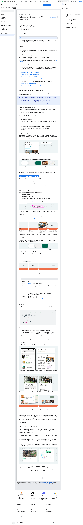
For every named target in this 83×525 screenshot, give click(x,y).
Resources (14, 7)
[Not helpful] (57, 13)
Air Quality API (13, 5)
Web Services (33, 511)
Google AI (55, 516)
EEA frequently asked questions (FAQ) (28, 76)
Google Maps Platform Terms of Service (29, 83)
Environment (4, 5)
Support (47, 509)
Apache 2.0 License (30, 483)
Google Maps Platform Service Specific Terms (30, 85)
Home (20, 12)
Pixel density (30, 201)
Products (21, 1)
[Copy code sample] (55, 311)
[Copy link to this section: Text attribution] (28, 238)
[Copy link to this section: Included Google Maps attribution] (37, 115)
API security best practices (21, 509)
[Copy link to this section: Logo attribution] (28, 157)
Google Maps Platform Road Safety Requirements (31, 79)
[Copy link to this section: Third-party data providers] (34, 413)
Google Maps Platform (30, 12)
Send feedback (53, 17)
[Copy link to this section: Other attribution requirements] (39, 426)
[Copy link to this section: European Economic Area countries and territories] (46, 65)
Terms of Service (49, 511)
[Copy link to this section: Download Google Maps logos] (32, 170)
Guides (2, 7)
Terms (18, 522)
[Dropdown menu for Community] (49, 1)
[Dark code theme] (53, 311)
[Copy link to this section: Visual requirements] (30, 328)
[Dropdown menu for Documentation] (37, 1)
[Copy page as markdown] (33, 19)
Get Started (47, 4)
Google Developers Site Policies (45, 483)
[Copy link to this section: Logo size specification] (30, 190)
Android (32, 506)
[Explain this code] (52, 311)
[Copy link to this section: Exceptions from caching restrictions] (39, 55)
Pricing (26, 1)
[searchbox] (7, 11)
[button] (38, 38)
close (81, 4)
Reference (8, 7)
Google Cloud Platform (48, 516)
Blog (40, 1)
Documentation (33, 1)
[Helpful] (55, 13)
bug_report (77, 4)
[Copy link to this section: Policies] (24, 46)
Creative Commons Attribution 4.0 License (47, 482)
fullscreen (79, 4)
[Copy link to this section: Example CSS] (25, 304)
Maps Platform (12, 1)
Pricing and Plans (49, 506)
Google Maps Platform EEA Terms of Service (30, 72)
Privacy (21, 522)
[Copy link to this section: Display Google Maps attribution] (36, 107)
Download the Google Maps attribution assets (29, 176)
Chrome (34, 516)
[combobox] (63, 1)
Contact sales (55, 4)
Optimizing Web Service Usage (22, 511)
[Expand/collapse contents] (25, 22)
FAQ (17, 506)
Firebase (39, 516)
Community (45, 1)
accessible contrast (30, 218)
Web (32, 509)
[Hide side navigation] (13, 523)
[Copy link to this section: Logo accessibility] (27, 214)
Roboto (29, 283)
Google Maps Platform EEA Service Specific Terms (31, 74)
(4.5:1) (52, 293)
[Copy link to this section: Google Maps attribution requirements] (44, 90)
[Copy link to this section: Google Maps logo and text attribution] (40, 133)
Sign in (80, 1)
